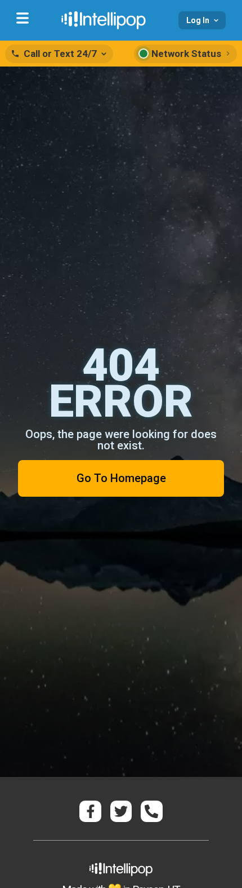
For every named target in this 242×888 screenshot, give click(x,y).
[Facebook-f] (90, 811)
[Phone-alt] (151, 811)
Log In (197, 20)
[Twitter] (121, 811)
